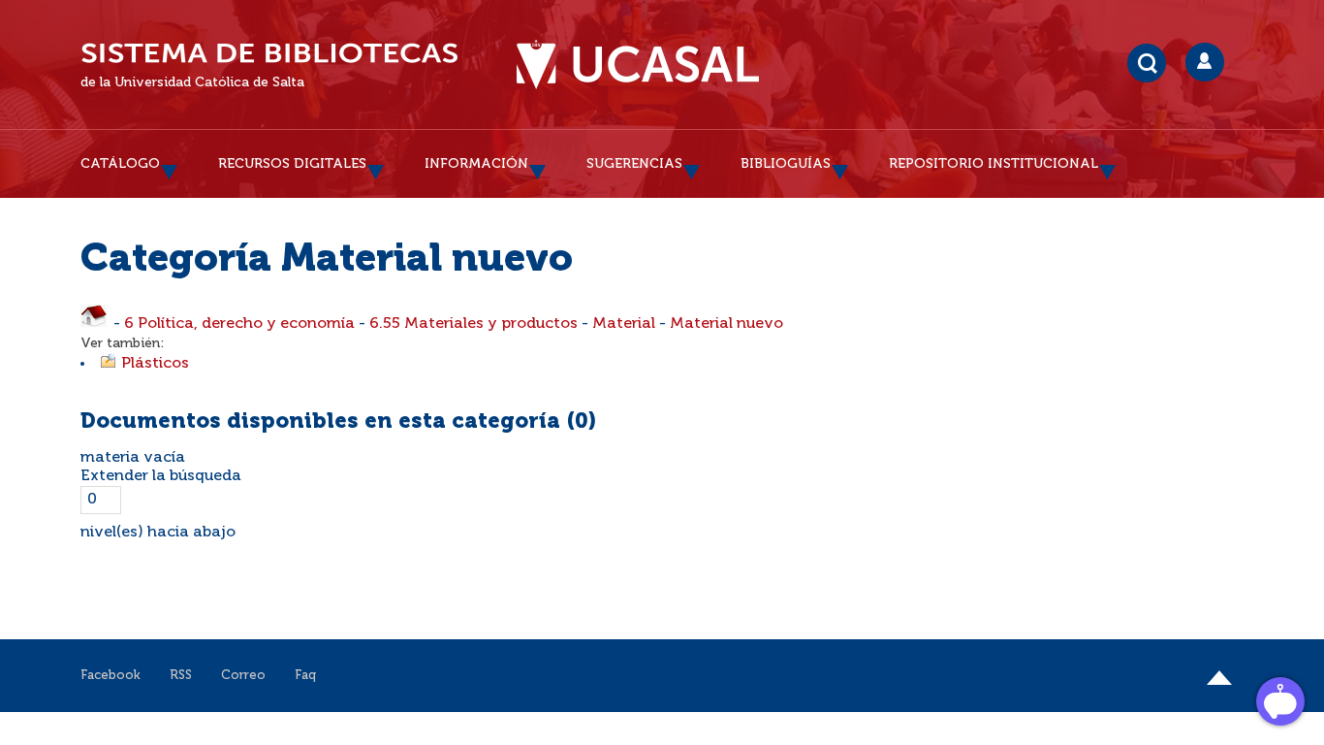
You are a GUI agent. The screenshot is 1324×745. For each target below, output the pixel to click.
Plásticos (155, 364)
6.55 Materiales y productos (473, 324)
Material (623, 324)
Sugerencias (634, 164)
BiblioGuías (786, 164)
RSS (181, 675)
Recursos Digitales (292, 164)
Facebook (110, 675)
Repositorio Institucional (993, 164)
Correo (243, 675)
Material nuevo (726, 324)
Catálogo (120, 164)
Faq (305, 675)
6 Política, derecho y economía (239, 324)
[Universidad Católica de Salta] (638, 65)
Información (476, 164)
